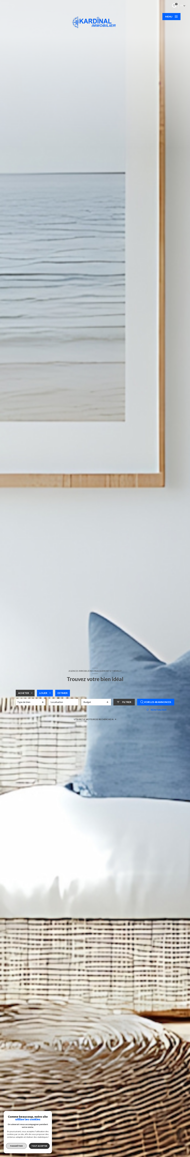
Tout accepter (39, 1146)
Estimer (63, 693)
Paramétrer (16, 1146)
